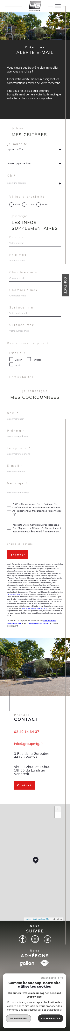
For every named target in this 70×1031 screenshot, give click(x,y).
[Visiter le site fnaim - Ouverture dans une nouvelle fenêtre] (44, 963)
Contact (65, 285)
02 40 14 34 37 (26, 731)
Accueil (11, 16)
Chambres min (23, 272)
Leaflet (28, 919)
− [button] (58, 815)
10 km (30, 204)
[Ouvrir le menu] (58, 6)
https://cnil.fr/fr (13, 594)
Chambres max (23, 290)
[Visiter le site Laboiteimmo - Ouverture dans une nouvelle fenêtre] (35, 1029)
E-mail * (15, 465)
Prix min (17, 237)
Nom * (13, 413)
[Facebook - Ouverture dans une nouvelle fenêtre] (22, 939)
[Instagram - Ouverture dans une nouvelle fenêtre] (35, 939)
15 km (45, 204)
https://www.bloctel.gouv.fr (34, 608)
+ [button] (58, 809)
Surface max (21, 325)
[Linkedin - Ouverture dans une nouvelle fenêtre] (47, 939)
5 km (17, 204)
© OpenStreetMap (41, 919)
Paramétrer (18, 1018)
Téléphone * (19, 448)
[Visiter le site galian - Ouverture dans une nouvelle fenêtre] (27, 963)
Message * (17, 483)
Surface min (21, 307)
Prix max (18, 254)
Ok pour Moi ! (50, 1018)
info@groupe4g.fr (28, 743)
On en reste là (50, 977)
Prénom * (16, 430)
